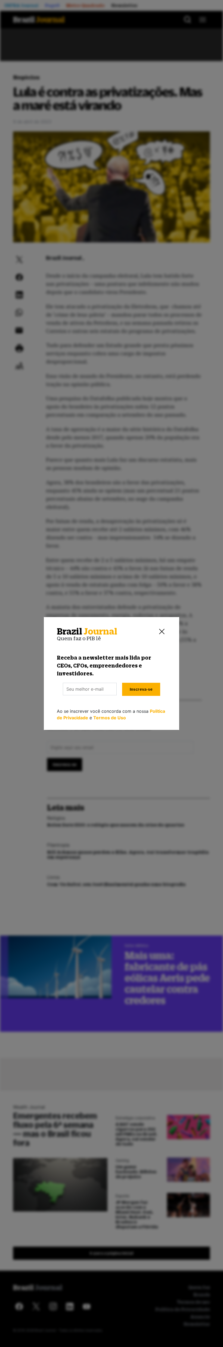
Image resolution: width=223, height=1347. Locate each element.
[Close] (161, 631)
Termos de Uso (109, 717)
